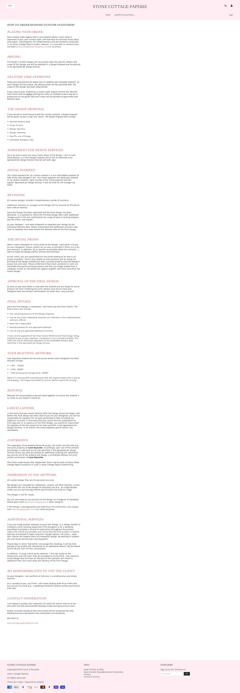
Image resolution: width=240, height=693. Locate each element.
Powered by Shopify (34, 682)
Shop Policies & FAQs (94, 669)
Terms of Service (92, 677)
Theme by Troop (15, 682)
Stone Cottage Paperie (120, 6)
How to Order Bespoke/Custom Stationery (103, 672)
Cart (231, 15)
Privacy (87, 674)
